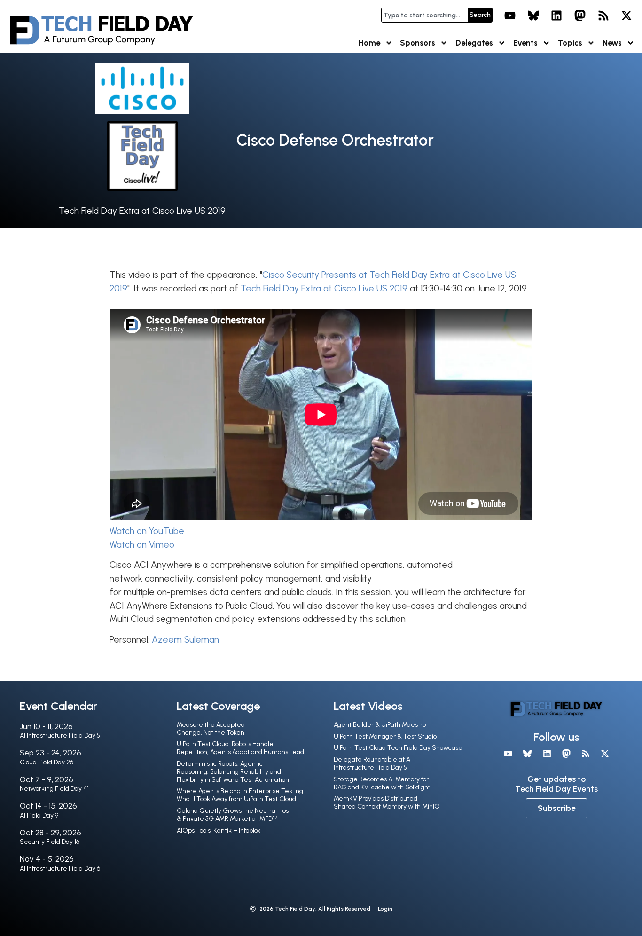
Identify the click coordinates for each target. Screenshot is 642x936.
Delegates (474, 42)
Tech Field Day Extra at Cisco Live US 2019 (142, 210)
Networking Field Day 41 (54, 789)
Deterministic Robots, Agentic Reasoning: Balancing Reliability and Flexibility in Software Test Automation (233, 772)
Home (369, 42)
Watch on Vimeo (142, 544)
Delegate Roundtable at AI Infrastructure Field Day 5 (373, 763)
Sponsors (417, 42)
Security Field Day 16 (49, 842)
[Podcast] (603, 16)
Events (525, 42)
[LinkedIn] (557, 16)
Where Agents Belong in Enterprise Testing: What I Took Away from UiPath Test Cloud (241, 795)
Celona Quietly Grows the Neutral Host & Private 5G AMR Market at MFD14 (234, 815)
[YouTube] (510, 16)
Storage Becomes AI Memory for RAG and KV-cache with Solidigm (382, 783)
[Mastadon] (580, 16)
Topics (570, 42)
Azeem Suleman (185, 639)
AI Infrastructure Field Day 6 (60, 869)
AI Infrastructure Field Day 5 (60, 735)
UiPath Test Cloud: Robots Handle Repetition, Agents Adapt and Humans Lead (240, 748)
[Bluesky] (533, 16)
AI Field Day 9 (39, 815)
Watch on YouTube (147, 531)
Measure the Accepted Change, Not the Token (211, 729)
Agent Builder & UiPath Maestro (380, 725)
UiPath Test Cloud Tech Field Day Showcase (398, 748)
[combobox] (424, 15)
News (612, 42)
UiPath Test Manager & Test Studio (385, 736)
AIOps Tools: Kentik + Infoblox (218, 830)
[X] (626, 16)
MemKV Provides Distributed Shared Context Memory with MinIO (387, 802)
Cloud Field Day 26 (46, 762)
